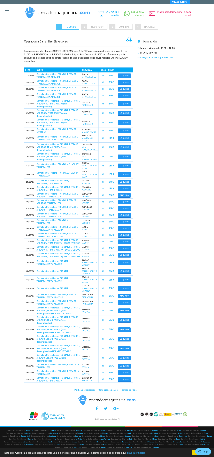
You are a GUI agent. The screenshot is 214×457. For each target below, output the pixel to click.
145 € (111, 138)
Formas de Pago (129, 390)
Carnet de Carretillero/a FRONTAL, (53, 271)
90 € (111, 182)
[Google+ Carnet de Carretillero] (115, 408)
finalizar (149, 27)
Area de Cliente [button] (179, 2)
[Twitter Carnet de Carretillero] (105, 408)
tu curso (70, 27)
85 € (111, 103)
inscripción (97, 27)
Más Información (136, 452)
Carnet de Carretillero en (20, 430)
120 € (111, 188)
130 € (111, 165)
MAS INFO (124, 195)
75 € (111, 147)
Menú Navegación (7, 11)
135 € (111, 262)
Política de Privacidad (84, 390)
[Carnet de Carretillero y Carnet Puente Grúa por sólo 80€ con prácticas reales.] (57, 12)
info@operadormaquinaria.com (173, 11)
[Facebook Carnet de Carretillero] (97, 408)
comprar (124, 27)
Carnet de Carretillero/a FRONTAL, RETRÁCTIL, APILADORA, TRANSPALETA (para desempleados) (58, 104)
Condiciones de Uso (108, 390)
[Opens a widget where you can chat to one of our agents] (203, 452)
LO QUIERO (124, 75)
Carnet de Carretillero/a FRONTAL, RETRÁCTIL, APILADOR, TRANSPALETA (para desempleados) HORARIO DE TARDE (58, 311)
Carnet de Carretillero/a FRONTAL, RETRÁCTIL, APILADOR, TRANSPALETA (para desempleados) (58, 147)
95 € (111, 75)
